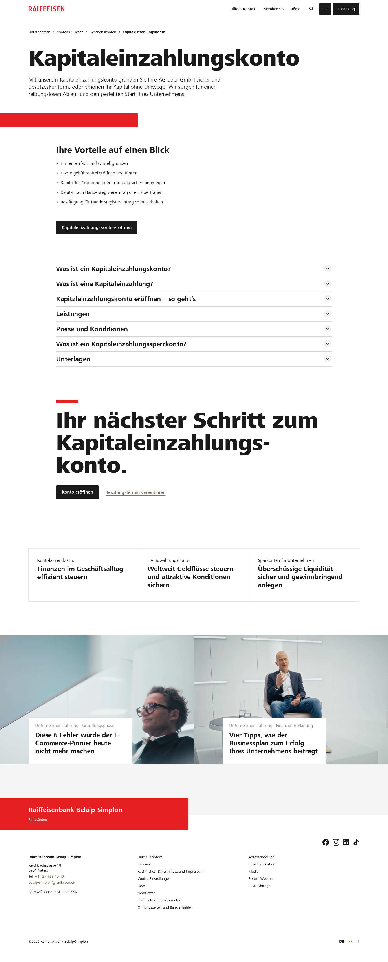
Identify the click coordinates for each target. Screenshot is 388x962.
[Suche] (311, 9)
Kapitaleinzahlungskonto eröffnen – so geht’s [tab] (127, 299)
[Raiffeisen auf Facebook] (325, 842)
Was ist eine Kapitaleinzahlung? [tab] (104, 284)
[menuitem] (243, 9)
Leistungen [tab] (73, 314)
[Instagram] (336, 842)
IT (358, 941)
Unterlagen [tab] (73, 359)
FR (350, 941)
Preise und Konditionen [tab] (92, 329)
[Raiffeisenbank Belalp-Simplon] (46, 8)
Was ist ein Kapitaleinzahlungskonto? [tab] (113, 269)
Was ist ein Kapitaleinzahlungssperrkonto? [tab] (122, 344)
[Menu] (325, 9)
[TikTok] (356, 842)
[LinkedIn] (346, 842)
